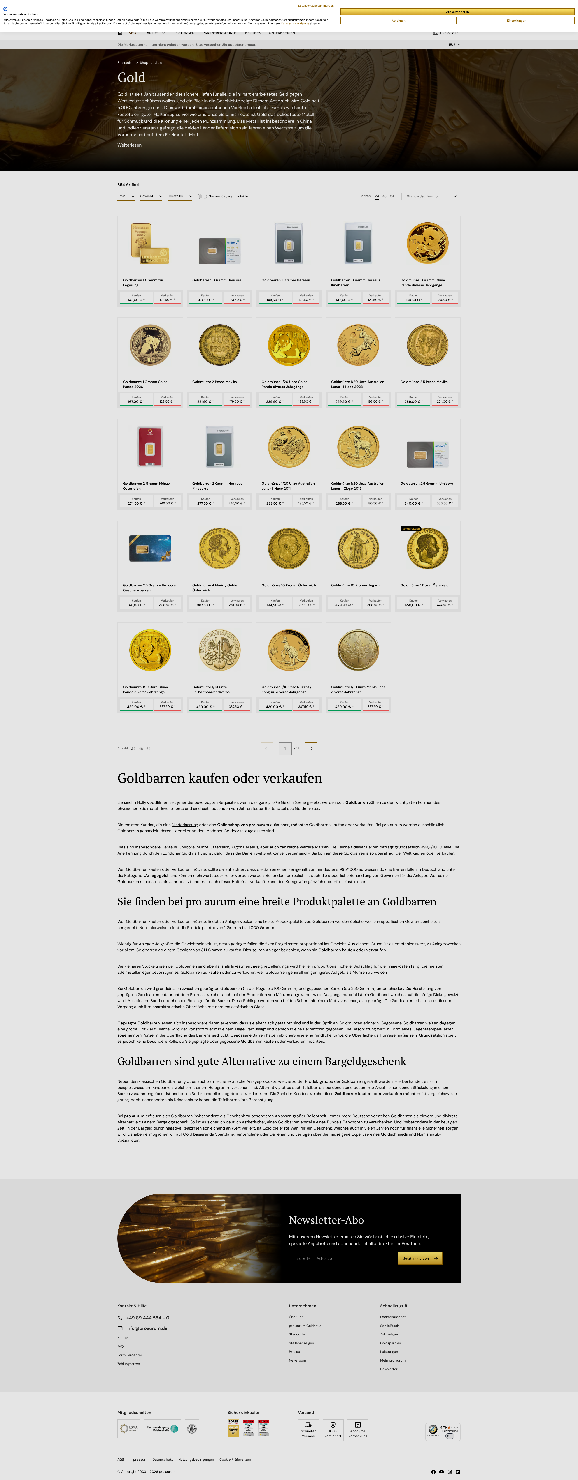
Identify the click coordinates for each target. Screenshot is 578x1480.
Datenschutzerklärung (295, 23)
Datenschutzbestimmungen (316, 5)
